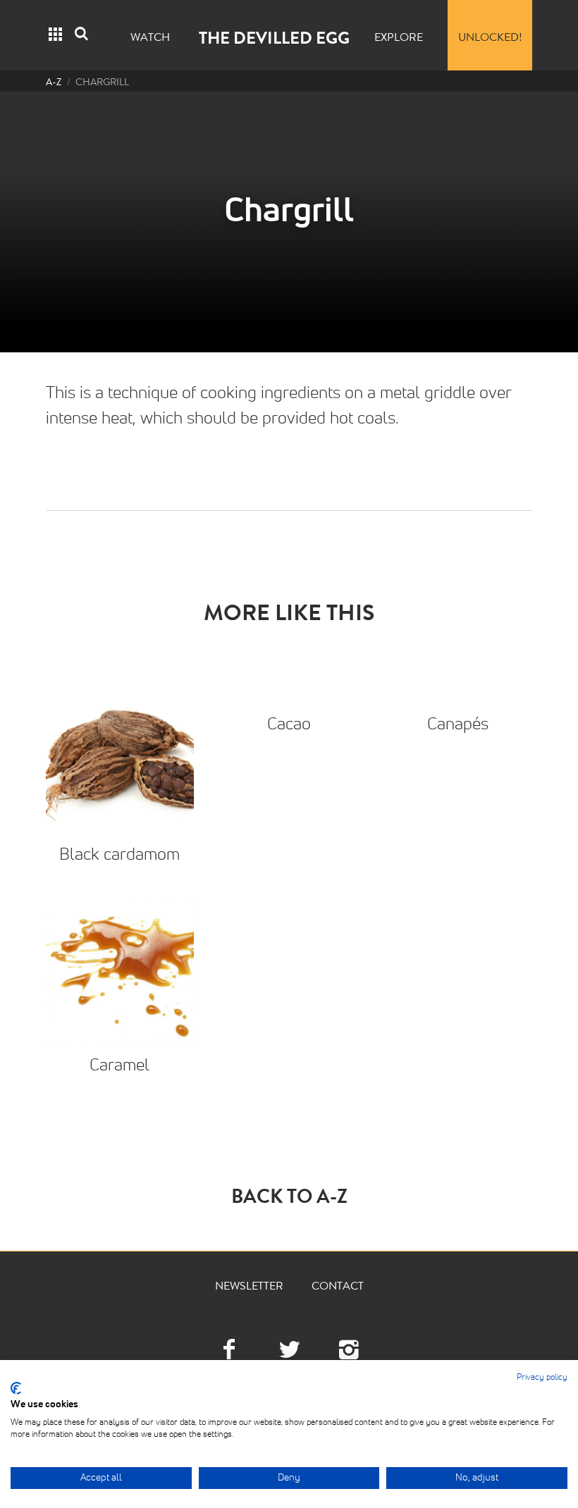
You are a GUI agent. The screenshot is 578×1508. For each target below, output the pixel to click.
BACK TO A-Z (289, 1199)
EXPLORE (398, 38)
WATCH (150, 38)
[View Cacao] (289, 695)
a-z (53, 83)
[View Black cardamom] (120, 760)
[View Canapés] (458, 695)
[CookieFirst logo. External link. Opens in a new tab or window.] (16, 1388)
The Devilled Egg (274, 40)
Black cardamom (119, 854)
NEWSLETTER (249, 1287)
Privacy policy (542, 1377)
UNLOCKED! (490, 38)
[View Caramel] (120, 971)
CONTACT (338, 1287)
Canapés (457, 724)
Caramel (119, 1065)
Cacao (289, 724)
